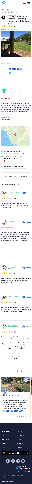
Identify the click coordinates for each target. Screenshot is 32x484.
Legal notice (6, 476)
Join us (19, 443)
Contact (20, 92)
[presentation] (3, 44)
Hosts (3, 443)
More (16, 358)
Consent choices (17, 478)
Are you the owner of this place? (14, 166)
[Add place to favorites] (26, 380)
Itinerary (4, 92)
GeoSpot (19, 447)
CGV (18, 476)
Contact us (20, 435)
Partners (19, 439)
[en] (24, 3)
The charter (5, 439)
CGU (13, 476)
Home (2, 9)
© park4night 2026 (7, 481)
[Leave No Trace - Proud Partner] (23, 469)
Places (7, 9)
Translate (28, 193)
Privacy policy (25, 476)
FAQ (3, 447)
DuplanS (16, 29)
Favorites (12, 92)
